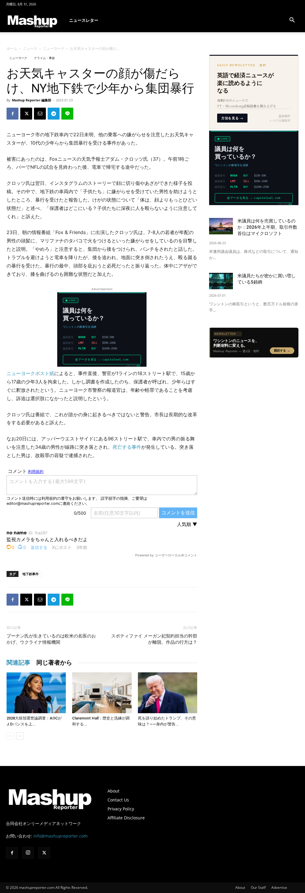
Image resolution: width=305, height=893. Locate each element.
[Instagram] (28, 853)
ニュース (30, 48)
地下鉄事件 (30, 574)
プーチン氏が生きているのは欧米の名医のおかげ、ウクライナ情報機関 (51, 639)
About (113, 791)
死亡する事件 (127, 447)
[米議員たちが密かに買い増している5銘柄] (221, 281)
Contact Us (118, 800)
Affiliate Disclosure (126, 818)
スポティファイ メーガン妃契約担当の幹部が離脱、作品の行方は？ (154, 639)
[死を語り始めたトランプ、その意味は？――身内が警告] (167, 692)
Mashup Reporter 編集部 (31, 100)
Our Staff (258, 887)
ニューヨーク (53, 48)
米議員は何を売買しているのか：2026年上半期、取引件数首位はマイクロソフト (267, 227)
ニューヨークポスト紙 (30, 373)
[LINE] (67, 114)
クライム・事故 (44, 58)
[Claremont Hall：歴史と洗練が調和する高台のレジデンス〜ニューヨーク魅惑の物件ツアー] (101, 692)
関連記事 (18, 662)
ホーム (12, 48)
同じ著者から (54, 662)
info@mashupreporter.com (60, 836)
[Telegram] (54, 114)
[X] (26, 114)
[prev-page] (10, 736)
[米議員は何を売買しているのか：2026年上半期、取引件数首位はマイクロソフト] (221, 226)
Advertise (279, 887)
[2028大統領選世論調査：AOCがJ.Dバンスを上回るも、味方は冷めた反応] (36, 692)
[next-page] (20, 736)
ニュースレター (83, 20)
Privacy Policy (121, 809)
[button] (292, 21)
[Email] (40, 114)
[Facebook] (12, 114)
